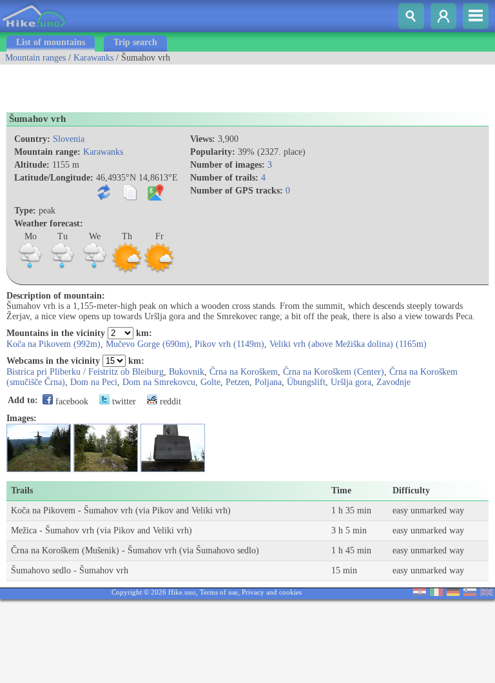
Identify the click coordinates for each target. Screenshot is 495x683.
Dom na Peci (93, 382)
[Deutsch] (453, 593)
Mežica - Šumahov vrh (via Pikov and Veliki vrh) (101, 530)
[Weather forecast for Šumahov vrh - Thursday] (127, 271)
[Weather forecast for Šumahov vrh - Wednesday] (95, 271)
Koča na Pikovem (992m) (53, 344)
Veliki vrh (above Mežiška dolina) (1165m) (348, 344)
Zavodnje (393, 382)
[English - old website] (486, 593)
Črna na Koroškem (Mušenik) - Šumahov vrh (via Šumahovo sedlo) (135, 550)
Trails (22, 490)
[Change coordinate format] (106, 198)
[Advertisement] (151, 83)
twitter (123, 401)
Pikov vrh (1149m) (229, 344)
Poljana (268, 382)
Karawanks (93, 58)
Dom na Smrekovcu (158, 382)
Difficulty (411, 490)
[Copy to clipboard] (132, 198)
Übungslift (306, 382)
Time (341, 490)
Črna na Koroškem (243, 372)
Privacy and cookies (272, 592)
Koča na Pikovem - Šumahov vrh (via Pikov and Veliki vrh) (121, 510)
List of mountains (50, 42)
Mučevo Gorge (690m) (147, 344)
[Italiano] (436, 593)
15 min (344, 570)
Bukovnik (186, 372)
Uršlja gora (351, 382)
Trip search (135, 42)
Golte (210, 382)
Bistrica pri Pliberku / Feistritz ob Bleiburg (85, 372)
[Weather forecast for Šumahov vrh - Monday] (30, 271)
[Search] (411, 16)
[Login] (443, 16)
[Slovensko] (469, 593)
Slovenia (68, 139)
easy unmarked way (428, 510)
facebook (70, 401)
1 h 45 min (351, 550)
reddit (169, 401)
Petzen (237, 382)
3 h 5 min (349, 530)
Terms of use (219, 592)
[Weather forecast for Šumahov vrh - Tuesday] (62, 271)
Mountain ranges (35, 58)
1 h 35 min (351, 510)
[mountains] (34, 29)
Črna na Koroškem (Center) (333, 372)
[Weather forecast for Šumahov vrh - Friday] (159, 271)
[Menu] (476, 16)
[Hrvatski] (419, 593)
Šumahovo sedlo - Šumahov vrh (69, 570)
